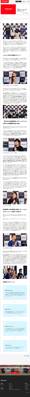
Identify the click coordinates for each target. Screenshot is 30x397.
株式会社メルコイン (11, 388)
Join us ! (15, 372)
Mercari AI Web (26, 389)
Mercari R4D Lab (26, 388)
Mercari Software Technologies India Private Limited (14, 389)
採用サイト (18, 1)
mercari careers (2, 389)
